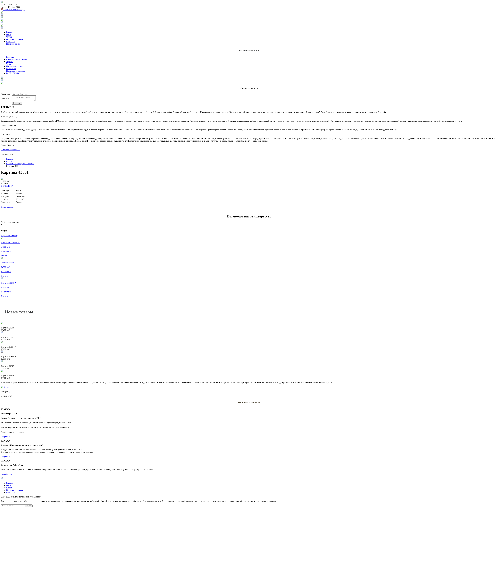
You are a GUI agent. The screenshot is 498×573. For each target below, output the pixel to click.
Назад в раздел (7, 207)
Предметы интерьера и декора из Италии (61, 497)
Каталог (9, 161)
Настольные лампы (14, 66)
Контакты (10, 41)
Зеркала (9, 61)
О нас (8, 34)
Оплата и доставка (14, 39)
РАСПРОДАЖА (13, 73)
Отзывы (7, 107)
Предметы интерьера (15, 71)
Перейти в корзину (9, 235)
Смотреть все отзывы (10, 150)
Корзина (7, 387)
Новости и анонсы (249, 402)
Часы (8, 64)
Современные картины (16, 59)
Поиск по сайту (13, 44)
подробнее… (6, 436)
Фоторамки (11, 68)
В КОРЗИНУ (7, 186)
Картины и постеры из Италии (20, 164)
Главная (9, 32)
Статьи (9, 37)
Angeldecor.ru (34, 501)
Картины (10, 57)
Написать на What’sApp (14, 10)
